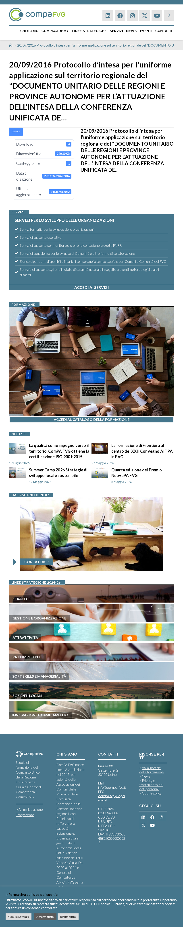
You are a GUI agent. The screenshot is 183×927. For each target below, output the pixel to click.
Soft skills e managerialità (39, 676)
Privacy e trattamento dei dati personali (151, 784)
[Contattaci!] (15, 562)
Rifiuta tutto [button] (68, 917)
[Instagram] (132, 15)
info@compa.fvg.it (112, 788)
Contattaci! (36, 562)
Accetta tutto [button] (45, 917)
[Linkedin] (107, 15)
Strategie (21, 599)
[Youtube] (157, 15)
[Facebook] (120, 15)
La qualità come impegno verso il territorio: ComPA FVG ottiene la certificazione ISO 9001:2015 (59, 451)
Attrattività (25, 637)
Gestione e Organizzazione (39, 618)
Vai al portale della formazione (151, 770)
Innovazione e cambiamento (40, 715)
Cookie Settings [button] (18, 917)
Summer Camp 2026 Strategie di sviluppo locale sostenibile (58, 472)
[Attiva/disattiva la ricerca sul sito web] (169, 15)
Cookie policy (151, 793)
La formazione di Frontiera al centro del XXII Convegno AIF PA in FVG (142, 451)
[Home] (10, 45)
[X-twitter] (144, 15)
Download (16, 131)
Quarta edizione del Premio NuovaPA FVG (136, 472)
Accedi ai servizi (91, 287)
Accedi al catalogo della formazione (91, 419)
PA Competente (27, 657)
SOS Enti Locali (27, 695)
